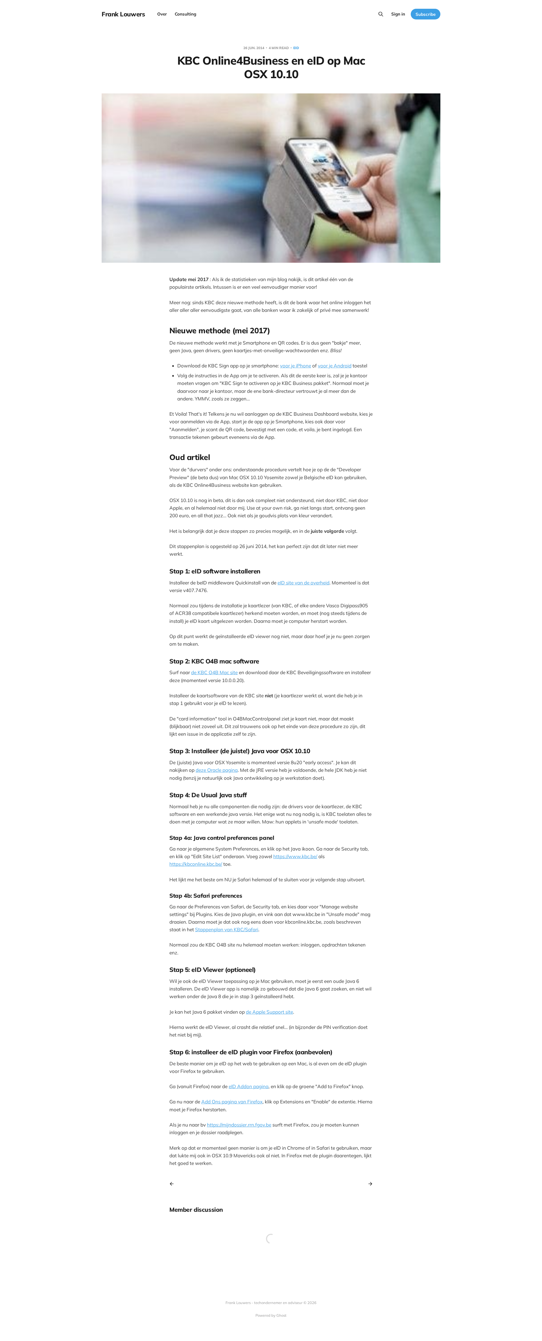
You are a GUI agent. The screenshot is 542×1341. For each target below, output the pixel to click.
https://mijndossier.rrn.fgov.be (239, 1125)
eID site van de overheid (303, 583)
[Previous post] (173, 1184)
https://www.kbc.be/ (295, 856)
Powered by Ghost (271, 1315)
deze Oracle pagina (217, 770)
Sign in (398, 14)
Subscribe (426, 14)
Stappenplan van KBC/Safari (226, 929)
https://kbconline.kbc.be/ (195, 864)
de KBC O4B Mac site (214, 672)
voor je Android (334, 366)
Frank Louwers (123, 14)
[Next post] (368, 1184)
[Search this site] (381, 14)
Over (162, 14)
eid (296, 48)
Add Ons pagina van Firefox (232, 1102)
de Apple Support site (269, 1012)
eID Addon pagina (248, 1086)
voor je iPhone (295, 366)
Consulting (185, 14)
